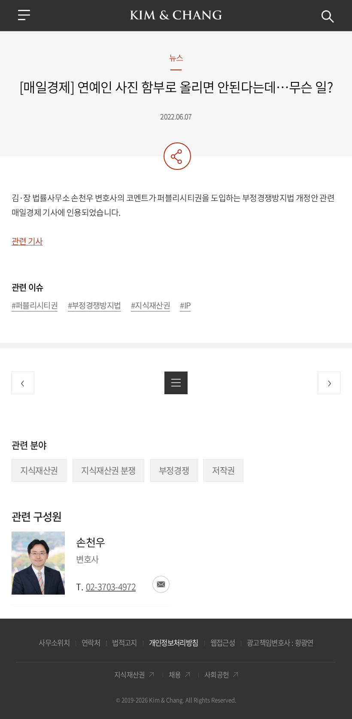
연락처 (91, 642)
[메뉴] (24, 15)
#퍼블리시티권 (35, 305)
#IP (185, 305)
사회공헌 (216, 675)
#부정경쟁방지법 (94, 305)
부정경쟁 (174, 470)
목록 (175, 383)
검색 (328, 16)
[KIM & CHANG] (176, 15)
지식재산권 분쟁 (108, 470)
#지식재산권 (150, 305)
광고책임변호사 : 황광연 (280, 642)
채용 (175, 675)
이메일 (161, 584)
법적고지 (124, 642)
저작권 (223, 470)
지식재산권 (39, 470)
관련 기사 (27, 241)
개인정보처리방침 (173, 642)
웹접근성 (222, 642)
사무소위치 (54, 642)
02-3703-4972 (111, 586)
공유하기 (177, 156)
